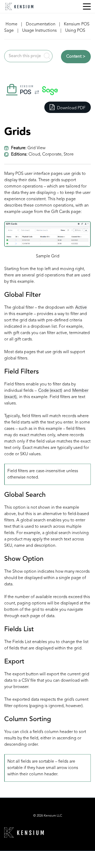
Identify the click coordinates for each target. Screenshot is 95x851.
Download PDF (71, 108)
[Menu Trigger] (87, 7)
